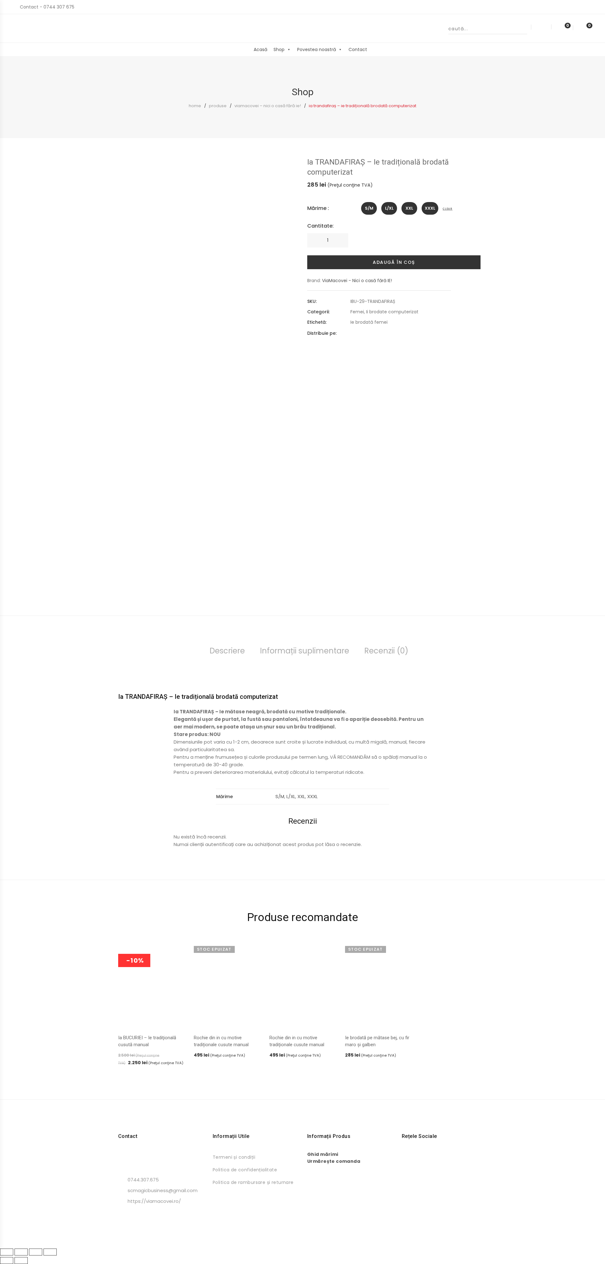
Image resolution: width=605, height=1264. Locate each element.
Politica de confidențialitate (245, 1170)
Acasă (260, 49)
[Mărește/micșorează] (6, 1252)
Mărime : (318, 208)
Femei (357, 312)
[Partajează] (35, 1252)
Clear (447, 209)
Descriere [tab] (227, 651)
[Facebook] (352, 333)
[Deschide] (23, 51)
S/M (279, 796)
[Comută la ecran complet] (21, 1252)
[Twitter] (364, 333)
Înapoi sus (591, 1248)
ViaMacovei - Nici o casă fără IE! (357, 280)
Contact (358, 49)
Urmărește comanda (333, 1161)
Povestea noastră (316, 49)
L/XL (290, 796)
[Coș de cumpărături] (583, 28)
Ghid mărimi (322, 1154)
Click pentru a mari (287, 183)
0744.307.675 (143, 1179)
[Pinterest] (375, 333)
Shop (279, 49)
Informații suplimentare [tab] (304, 651)
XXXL (312, 796)
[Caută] (523, 28)
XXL (301, 796)
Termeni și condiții (234, 1157)
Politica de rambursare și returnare (253, 1182)
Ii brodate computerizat (392, 312)
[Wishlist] (562, 28)
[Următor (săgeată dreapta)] (21, 1260)
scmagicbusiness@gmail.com (163, 1190)
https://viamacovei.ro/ (154, 1201)
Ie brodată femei (369, 322)
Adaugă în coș (394, 262)
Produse (218, 106)
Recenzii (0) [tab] (386, 651)
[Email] (386, 333)
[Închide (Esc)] (50, 1252)
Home (195, 106)
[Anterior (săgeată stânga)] (6, 1260)
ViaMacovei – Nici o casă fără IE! (267, 106)
